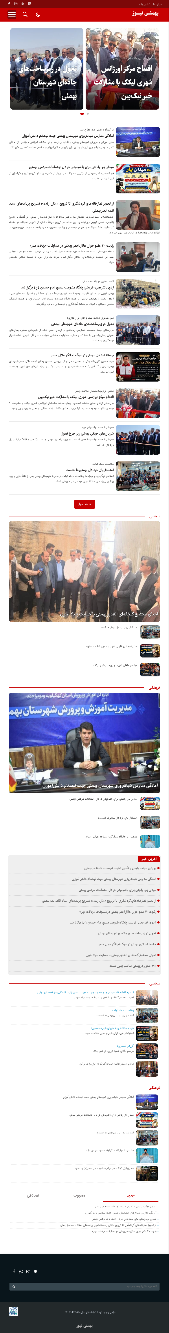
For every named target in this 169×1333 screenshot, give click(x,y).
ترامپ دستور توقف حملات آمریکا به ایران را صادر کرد (106, 1064)
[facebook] (9, 3)
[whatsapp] (21, 1271)
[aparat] (22, 3)
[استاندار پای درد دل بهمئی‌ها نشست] (150, 632)
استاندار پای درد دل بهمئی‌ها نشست (90, 470)
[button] (82, 114)
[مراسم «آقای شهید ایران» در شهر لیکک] (150, 669)
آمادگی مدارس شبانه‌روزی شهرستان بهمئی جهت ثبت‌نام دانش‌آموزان (68, 136)
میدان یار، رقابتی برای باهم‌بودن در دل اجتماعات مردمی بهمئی (71, 167)
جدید (130, 1195)
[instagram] (15, 3)
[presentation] (13, 61)
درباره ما (157, 4)
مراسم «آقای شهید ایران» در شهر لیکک (115, 665)
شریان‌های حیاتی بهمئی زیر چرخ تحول (87, 434)
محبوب (79, 1195)
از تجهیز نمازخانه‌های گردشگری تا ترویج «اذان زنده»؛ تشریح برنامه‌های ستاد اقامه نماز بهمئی (99, 900)
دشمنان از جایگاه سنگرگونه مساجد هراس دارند (111, 836)
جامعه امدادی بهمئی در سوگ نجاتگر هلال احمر (82, 355)
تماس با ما (144, 4)
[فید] (29, 3)
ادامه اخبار (84, 504)
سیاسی (154, 516)
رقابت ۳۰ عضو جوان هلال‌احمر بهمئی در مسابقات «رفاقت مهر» (71, 246)
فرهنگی (154, 687)
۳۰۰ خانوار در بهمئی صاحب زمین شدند (132, 966)
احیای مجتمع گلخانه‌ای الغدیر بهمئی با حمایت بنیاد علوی (109, 614)
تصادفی (33, 1195)
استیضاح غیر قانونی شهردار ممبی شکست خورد (111, 646)
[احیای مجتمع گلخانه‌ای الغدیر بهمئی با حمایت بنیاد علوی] (84, 571)
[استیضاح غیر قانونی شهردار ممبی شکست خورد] (150, 650)
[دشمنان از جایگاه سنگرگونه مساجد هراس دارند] (150, 841)
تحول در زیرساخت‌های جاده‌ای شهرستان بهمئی (47, 82)
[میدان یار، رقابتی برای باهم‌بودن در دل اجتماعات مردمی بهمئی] (150, 803)
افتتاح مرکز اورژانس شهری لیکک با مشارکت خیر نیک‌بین (123, 82)
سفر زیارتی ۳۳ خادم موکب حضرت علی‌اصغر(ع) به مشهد (104, 1168)
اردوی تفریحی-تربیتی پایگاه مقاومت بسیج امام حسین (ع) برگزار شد (67, 287)
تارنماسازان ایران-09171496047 (80, 1312)
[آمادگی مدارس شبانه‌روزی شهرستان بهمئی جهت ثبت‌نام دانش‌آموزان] (84, 743)
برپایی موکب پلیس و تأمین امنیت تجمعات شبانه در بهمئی (120, 868)
